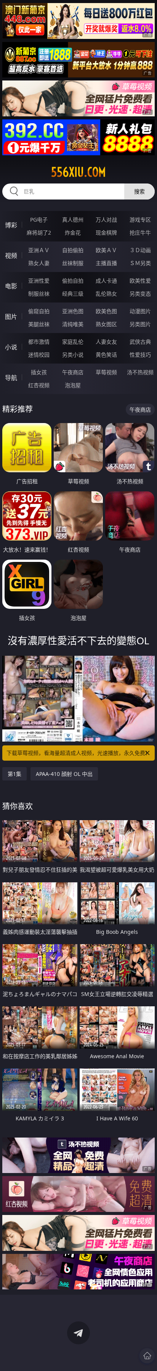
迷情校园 (39, 354)
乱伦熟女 (106, 293)
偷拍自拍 (72, 280)
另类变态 (140, 293)
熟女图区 (106, 324)
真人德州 (72, 219)
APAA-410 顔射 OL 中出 (64, 773)
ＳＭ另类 (140, 263)
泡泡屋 (73, 385)
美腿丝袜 (39, 324)
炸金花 (73, 232)
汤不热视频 (140, 372)
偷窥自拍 (39, 311)
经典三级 (72, 293)
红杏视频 (39, 385)
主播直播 (106, 263)
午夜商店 (72, 372)
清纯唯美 (72, 324)
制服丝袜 (39, 293)
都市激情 (39, 341)
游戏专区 (140, 219)
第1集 (14, 773)
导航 (11, 377)
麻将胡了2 (39, 232)
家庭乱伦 (72, 341)
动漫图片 (140, 311)
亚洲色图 (72, 311)
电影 (11, 286)
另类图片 (140, 324)
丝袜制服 (72, 263)
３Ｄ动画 (140, 250)
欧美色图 (106, 311)
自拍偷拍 (72, 250)
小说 (11, 347)
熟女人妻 (39, 263)
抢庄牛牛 (140, 232)
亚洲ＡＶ (39, 250)
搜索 (139, 191)
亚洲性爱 (39, 280)
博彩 (11, 225)
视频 (11, 255)
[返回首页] (147, 1355)
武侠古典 (140, 341)
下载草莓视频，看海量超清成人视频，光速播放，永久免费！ (78, 752)
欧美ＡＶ (106, 250)
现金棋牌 (106, 232)
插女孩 (39, 372)
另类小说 (72, 354)
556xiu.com (78, 172)
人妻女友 (106, 341)
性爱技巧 (140, 354)
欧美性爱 (140, 280)
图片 (11, 316)
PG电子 (39, 219)
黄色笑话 (106, 354)
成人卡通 (106, 280)
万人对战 (106, 219)
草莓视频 (106, 372)
